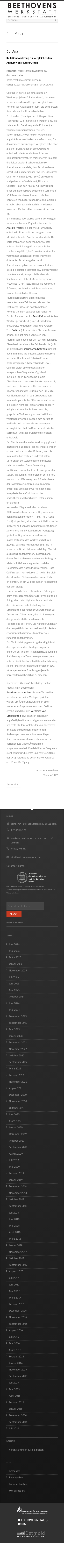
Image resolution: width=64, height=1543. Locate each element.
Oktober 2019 (16, 1141)
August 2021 (16, 1088)
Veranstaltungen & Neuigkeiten (26, 1450)
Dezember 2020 (18, 1095)
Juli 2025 (14, 977)
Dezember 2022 (18, 1042)
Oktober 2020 (16, 1108)
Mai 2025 (14, 990)
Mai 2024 (14, 1010)
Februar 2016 (16, 1356)
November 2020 (18, 1101)
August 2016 (16, 1330)
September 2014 (18, 1422)
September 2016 (18, 1324)
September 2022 (18, 1062)
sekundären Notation (35, 349)
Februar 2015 (16, 1402)
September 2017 (18, 1265)
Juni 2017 (14, 1284)
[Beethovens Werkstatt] (32, 8)
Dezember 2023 (18, 1016)
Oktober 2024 (16, 996)
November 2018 (18, 1193)
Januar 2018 (16, 1245)
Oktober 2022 (16, 1055)
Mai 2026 (14, 951)
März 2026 (15, 957)
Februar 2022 (16, 1075)
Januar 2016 (16, 1363)
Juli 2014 (14, 1428)
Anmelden (14, 1471)
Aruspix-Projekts (15, 228)
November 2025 (18, 970)
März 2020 (15, 1121)
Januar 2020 (16, 1127)
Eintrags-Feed (16, 1477)
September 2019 (18, 1147)
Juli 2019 (14, 1160)
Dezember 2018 (18, 1186)
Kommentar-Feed (18, 1484)
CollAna (16, 330)
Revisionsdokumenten (18, 692)
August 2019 (16, 1154)
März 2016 (15, 1350)
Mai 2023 (14, 1029)
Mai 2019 (14, 1167)
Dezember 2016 (18, 1310)
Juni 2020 (14, 1114)
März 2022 (15, 1068)
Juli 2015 (14, 1382)
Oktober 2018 (16, 1199)
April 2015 (14, 1396)
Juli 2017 (14, 1278)
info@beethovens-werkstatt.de (25, 857)
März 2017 (15, 1297)
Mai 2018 (14, 1225)
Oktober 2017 (16, 1258)
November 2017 (18, 1252)
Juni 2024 (14, 1003)
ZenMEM (38, 316)
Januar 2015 (16, 1409)
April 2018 (14, 1232)
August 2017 (16, 1271)
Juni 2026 (14, 944)
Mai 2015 (14, 1389)
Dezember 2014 (18, 1415)
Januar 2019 (16, 1180)
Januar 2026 (16, 964)
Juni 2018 (14, 1219)
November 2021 (18, 1082)
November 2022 (18, 1049)
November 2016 (18, 1317)
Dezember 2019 (18, 1134)
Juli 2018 (14, 1212)
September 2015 (18, 1376)
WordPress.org (17, 1491)
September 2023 (18, 1023)
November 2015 (18, 1369)
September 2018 (18, 1206)
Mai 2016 (14, 1343)
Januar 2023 (16, 1036)
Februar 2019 (16, 1173)
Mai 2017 (14, 1291)
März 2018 (15, 1239)
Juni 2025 (14, 983)
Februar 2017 (16, 1304)
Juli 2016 (14, 1337)
